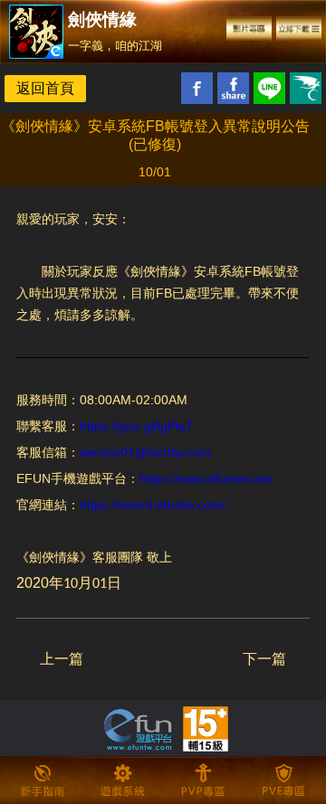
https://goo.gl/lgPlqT (137, 426)
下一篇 (264, 659)
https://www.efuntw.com (206, 478)
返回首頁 (45, 88)
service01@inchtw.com (145, 452)
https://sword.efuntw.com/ (152, 504)
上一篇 (61, 659)
